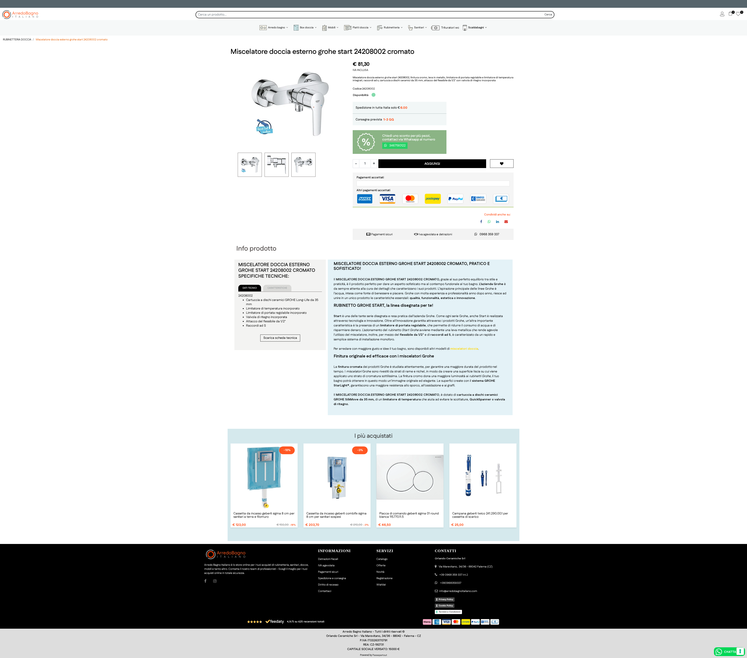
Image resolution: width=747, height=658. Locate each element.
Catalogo (382, 559)
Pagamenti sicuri (382, 234)
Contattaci (324, 591)
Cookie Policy (446, 605)
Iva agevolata (427, 234)
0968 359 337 (489, 234)
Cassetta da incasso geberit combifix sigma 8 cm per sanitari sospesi (336, 515)
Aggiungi (432, 163)
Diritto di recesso (328, 585)
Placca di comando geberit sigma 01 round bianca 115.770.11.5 (409, 515)
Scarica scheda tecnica (280, 338)
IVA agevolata (326, 565)
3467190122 (397, 145)
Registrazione (384, 578)
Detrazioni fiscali (328, 559)
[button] (548, 14)
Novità (380, 572)
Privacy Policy (446, 599)
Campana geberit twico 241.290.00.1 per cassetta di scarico (480, 515)
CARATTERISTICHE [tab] (277, 288)
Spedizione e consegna (332, 578)
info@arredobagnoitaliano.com (458, 591)
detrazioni (445, 234)
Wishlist (381, 585)
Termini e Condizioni (449, 611)
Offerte (381, 565)
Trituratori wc (449, 28)
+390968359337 (450, 583)
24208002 (368, 89)
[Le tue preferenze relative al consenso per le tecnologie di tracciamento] (740, 651)
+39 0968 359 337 (450, 575)
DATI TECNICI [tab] (250, 288)
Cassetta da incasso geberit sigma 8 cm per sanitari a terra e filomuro (264, 515)
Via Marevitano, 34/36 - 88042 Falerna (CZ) (466, 567)
